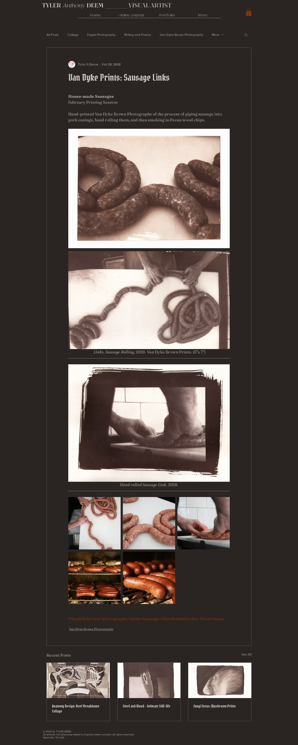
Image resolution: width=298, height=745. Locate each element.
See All (246, 654)
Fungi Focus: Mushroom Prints (215, 706)
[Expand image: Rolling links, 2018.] (94, 523)
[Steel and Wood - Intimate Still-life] (149, 680)
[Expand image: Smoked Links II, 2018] (149, 578)
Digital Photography (101, 34)
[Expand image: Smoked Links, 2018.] (94, 578)
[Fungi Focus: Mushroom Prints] (219, 680)
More (215, 34)
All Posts (52, 34)
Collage (72, 34)
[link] (249, 12)
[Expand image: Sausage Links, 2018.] (149, 523)
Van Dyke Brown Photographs (181, 34)
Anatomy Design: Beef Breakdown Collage (75, 709)
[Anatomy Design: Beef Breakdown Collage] (78, 680)
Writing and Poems (137, 34)
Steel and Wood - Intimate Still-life (146, 706)
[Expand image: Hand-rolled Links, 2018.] (203, 523)
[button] (246, 34)
